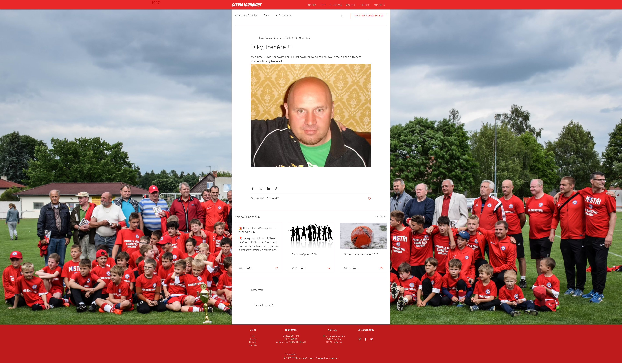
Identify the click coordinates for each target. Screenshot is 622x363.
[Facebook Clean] (365, 339)
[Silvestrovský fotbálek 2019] (363, 236)
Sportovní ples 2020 (304, 254)
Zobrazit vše (381, 216)
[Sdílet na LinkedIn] (268, 188)
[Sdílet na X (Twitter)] (260, 188)
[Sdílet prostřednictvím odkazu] (276, 188)
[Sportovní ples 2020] (311, 236)
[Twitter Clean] (371, 339)
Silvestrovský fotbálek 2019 (361, 254)
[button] (342, 16)
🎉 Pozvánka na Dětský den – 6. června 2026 (257, 230)
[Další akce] (369, 38)
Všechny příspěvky (246, 15)
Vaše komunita (284, 15)
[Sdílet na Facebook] (252, 188)
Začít (266, 15)
